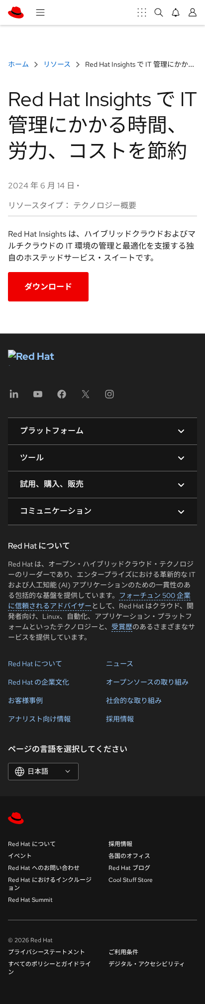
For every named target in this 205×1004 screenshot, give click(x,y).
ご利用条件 (123, 952)
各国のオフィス (129, 856)
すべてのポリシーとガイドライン (49, 968)
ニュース (119, 663)
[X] (86, 397)
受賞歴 (121, 626)
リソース (57, 64)
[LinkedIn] (14, 397)
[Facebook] (62, 397)
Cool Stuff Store (130, 880)
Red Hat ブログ (129, 868)
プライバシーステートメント (46, 952)
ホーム (19, 64)
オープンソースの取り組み (147, 682)
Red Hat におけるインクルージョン (50, 884)
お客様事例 (25, 700)
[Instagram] (109, 397)
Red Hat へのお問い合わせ (44, 868)
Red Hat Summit (30, 900)
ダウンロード (48, 287)
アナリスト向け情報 (39, 719)
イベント (20, 856)
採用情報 (120, 719)
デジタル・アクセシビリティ (146, 964)
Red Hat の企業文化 (38, 682)
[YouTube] (38, 397)
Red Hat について (35, 663)
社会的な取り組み (134, 700)
